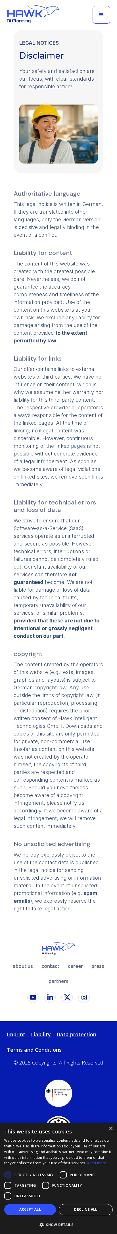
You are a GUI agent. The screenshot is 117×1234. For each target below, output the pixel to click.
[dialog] (58, 1178)
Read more (96, 1163)
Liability (41, 1034)
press (97, 966)
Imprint (16, 1034)
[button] (101, 15)
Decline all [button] (85, 1209)
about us (23, 966)
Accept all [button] (30, 1209)
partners (58, 981)
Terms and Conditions (34, 1049)
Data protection (76, 1034)
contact (50, 966)
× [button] (110, 1129)
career (75, 966)
